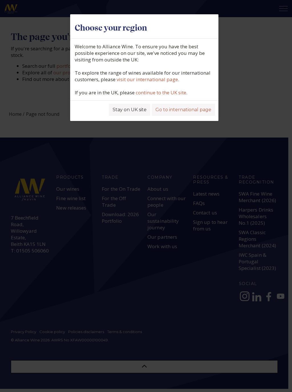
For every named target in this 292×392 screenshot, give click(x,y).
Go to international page (183, 109)
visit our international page (147, 79)
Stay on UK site (130, 109)
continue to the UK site (161, 92)
